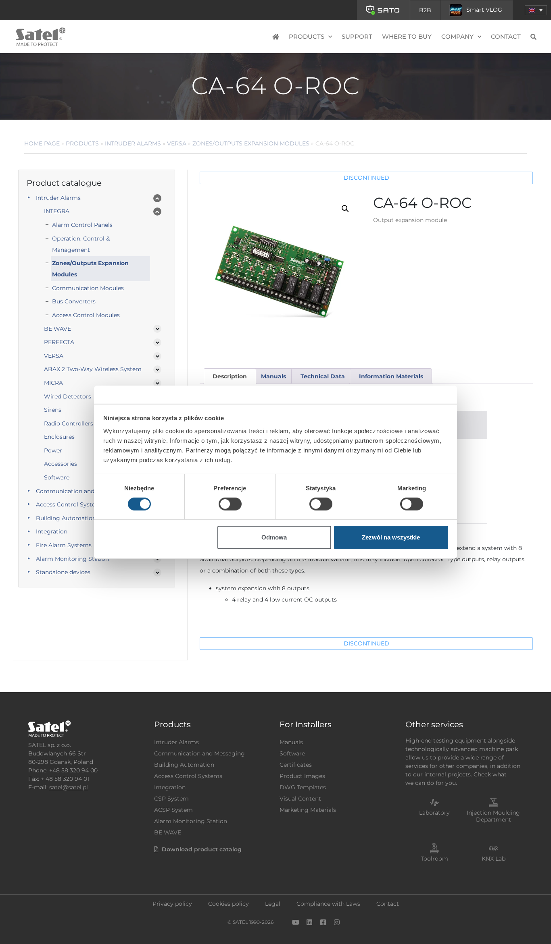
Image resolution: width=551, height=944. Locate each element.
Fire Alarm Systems (64, 545)
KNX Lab (493, 858)
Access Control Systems (70, 504)
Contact (506, 36)
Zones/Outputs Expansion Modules (250, 143)
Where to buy (407, 36)
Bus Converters (74, 301)
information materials (391, 376)
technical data (323, 376)
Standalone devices (63, 572)
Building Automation (66, 518)
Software (292, 753)
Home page (42, 143)
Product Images (302, 776)
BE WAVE (57, 328)
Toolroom (434, 858)
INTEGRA (56, 211)
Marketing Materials (308, 809)
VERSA (176, 143)
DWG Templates (303, 787)
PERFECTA (59, 342)
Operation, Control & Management (81, 244)
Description (230, 376)
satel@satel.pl (68, 787)
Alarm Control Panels (82, 224)
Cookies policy (228, 903)
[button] (536, 10)
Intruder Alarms (133, 143)
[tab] (230, 376)
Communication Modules (88, 288)
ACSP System (173, 809)
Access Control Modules (86, 315)
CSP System (171, 798)
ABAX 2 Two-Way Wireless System (93, 369)
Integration (51, 531)
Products (82, 143)
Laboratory (434, 812)
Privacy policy (172, 903)
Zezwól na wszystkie (391, 537)
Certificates (296, 764)
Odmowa (274, 537)
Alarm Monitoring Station (72, 558)
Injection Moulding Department (493, 816)
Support (357, 36)
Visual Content (300, 798)
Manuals (291, 742)
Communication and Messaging (81, 491)
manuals (273, 376)
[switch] (230, 504)
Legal (272, 903)
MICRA (53, 382)
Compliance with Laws (328, 903)
